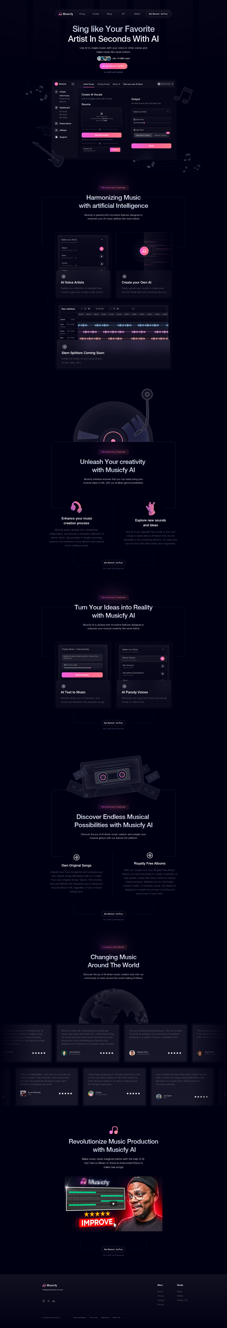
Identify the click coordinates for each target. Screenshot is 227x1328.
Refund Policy (105, 1317)
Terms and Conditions (79, 1317)
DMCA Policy (116, 1317)
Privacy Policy (94, 1317)
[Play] (113, 1204)
